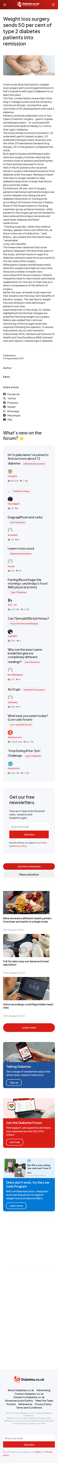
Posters (11, 1404)
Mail (9, 419)
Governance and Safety (19, 1400)
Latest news (29, 1027)
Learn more (16, 1205)
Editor (6, 376)
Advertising (43, 1390)
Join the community (29, 866)
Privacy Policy (20, 846)
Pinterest (12, 402)
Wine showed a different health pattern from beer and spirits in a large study (27, 920)
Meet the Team (44, 1400)
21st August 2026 (13, 929)
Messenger (14, 415)
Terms (44, 842)
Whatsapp (13, 411)
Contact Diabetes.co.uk (29, 1393)
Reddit (11, 406)
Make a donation (29, 874)
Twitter (11, 398)
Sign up (14, 1082)
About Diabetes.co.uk (21, 1390)
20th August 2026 (14, 972)
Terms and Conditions (29, 1407)
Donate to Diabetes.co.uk (29, 1397)
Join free (15, 1142)
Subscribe (29, 834)
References (25, 1404)
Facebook (13, 394)
